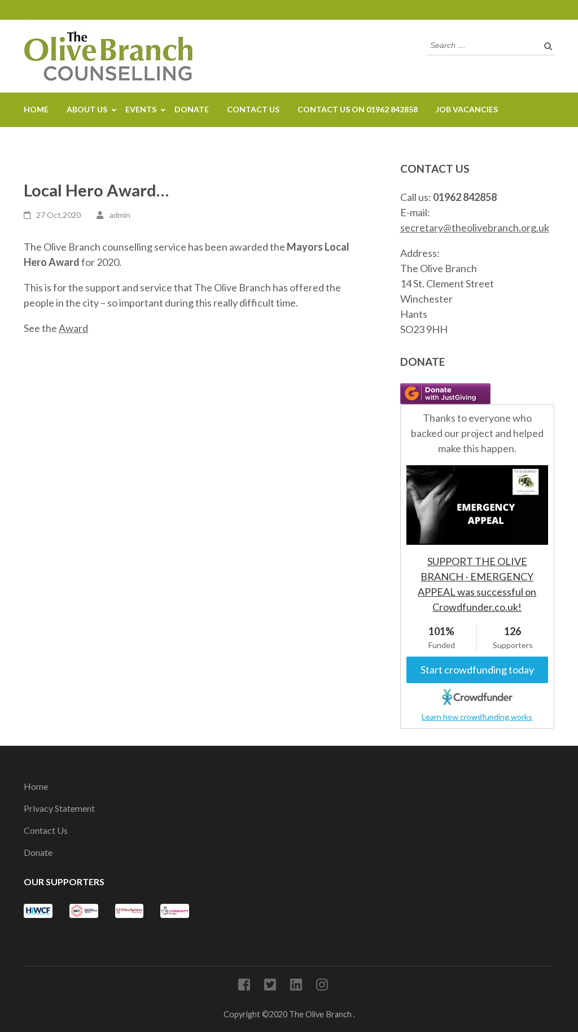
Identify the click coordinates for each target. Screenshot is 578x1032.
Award (73, 328)
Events (140, 109)
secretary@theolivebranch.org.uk (474, 227)
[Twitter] (270, 986)
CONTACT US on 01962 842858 (357, 109)
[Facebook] (244, 986)
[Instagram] (322, 986)
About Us (87, 109)
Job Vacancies (467, 109)
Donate (191, 109)
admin (120, 215)
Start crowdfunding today (477, 669)
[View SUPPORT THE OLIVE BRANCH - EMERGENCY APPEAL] (477, 472)
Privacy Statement (59, 808)
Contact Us (253, 109)
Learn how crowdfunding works (477, 716)
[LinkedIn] (296, 986)
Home (36, 109)
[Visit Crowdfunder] (477, 696)
